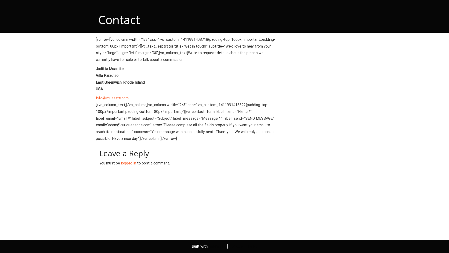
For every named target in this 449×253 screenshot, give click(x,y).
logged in (128, 163)
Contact (119, 19)
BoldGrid (216, 246)
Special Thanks (244, 246)
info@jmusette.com (112, 98)
